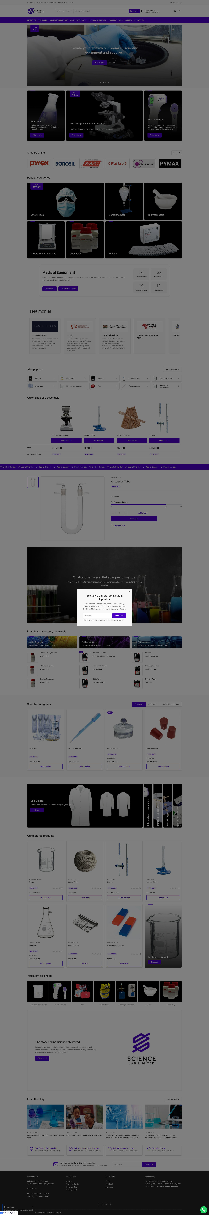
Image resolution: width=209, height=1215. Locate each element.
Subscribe (119, 615)
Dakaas (14, 1213)
